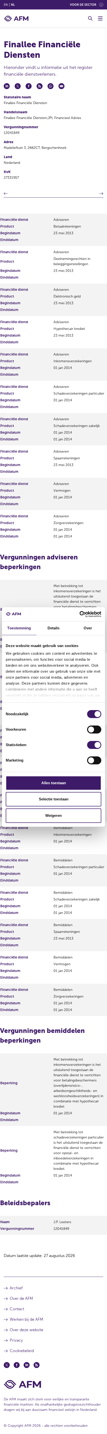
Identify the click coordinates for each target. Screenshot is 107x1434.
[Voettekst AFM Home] (53, 1384)
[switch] (94, 729)
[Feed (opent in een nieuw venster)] (37, 1365)
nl (13, 4)
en (6, 4)
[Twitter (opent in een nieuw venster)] (7, 1365)
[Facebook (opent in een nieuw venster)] (17, 1365)
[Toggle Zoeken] (90, 18)
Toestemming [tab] (19, 628)
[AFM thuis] (16, 18)
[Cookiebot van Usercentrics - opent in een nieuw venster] (79, 614)
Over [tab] (88, 628)
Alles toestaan (53, 783)
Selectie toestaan (53, 799)
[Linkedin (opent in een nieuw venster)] (27, 1365)
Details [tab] (54, 628)
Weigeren (53, 815)
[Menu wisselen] (100, 18)
